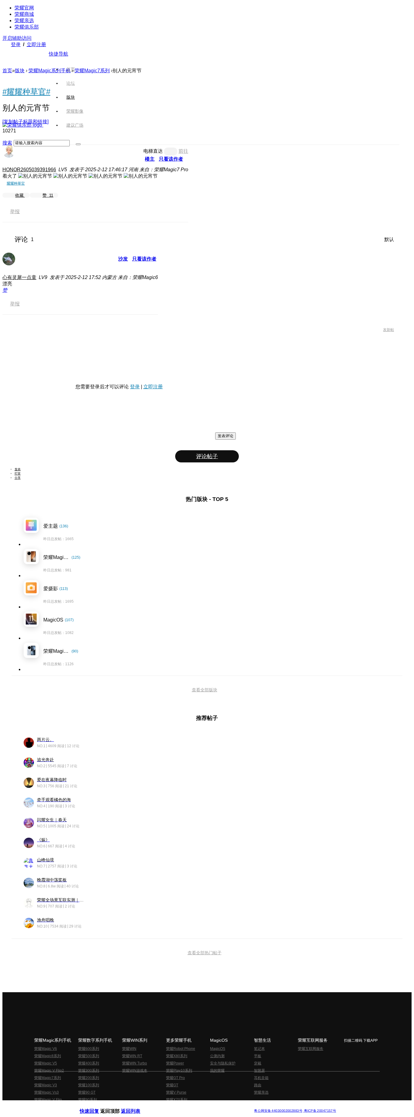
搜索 (7, 142)
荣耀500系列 (88, 1056)
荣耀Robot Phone (180, 1049)
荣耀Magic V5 (45, 1063)
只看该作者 (171, 159)
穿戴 (257, 1063)
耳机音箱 (261, 1078)
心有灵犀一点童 (19, 277)
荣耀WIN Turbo (134, 1063)
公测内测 (217, 1056)
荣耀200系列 (88, 1078)
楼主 (150, 159)
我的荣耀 (217, 1070)
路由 (257, 1085)
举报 (15, 211)
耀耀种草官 (16, 183)
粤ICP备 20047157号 (319, 1111)
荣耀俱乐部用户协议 (96, 1106)
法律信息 (187, 1106)
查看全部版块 (204, 689)
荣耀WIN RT (132, 1056)
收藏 (20, 195)
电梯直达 (153, 151)
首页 (70, 69)
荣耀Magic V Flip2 (49, 1070)
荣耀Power (175, 1063)
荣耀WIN (129, 1049)
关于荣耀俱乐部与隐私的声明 (136, 1106)
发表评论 (225, 436)
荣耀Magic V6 (45, 1049)
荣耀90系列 (87, 1100)
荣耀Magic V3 (45, 1085)
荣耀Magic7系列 (92, 70)
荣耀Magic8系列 (47, 1056)
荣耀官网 (24, 7)
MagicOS (217, 1049)
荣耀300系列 (88, 1070)
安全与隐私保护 (222, 1063)
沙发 (123, 258)
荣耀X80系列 (176, 1056)
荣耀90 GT (86, 1092)
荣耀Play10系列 (179, 1070)
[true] (78, 144)
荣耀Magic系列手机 (49, 70)
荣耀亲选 (24, 20)
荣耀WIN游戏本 (134, 1070)
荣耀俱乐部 (27, 26)
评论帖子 (207, 456)
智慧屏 (259, 1070)
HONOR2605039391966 (29, 169)
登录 (16, 44)
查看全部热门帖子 (205, 952)
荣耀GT (172, 1085)
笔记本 (259, 1049)
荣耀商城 (24, 14)
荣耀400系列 (88, 1063)
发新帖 (388, 330)
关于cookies (170, 1106)
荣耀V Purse (176, 1092)
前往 (183, 151)
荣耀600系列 (88, 1049)
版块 (20, 70)
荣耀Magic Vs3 (46, 1092)
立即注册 (36, 44)
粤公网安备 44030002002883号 (278, 1111)
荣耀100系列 (88, 1085)
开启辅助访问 (17, 38)
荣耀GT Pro (175, 1078)
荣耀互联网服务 (310, 1049)
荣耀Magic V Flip (48, 1100)
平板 (257, 1056)
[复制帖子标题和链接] (25, 121)
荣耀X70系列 (176, 1100)
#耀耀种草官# (26, 91)
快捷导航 (58, 53)
